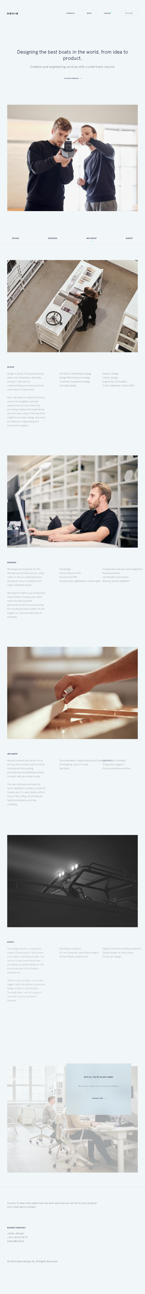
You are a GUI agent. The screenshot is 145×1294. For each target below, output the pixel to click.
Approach (71, 13)
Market (129, 238)
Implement (91, 238)
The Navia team (97, 1098)
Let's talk (129, 13)
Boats (89, 13)
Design (15, 238)
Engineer (52, 238)
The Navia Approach (71, 78)
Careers (107, 13)
